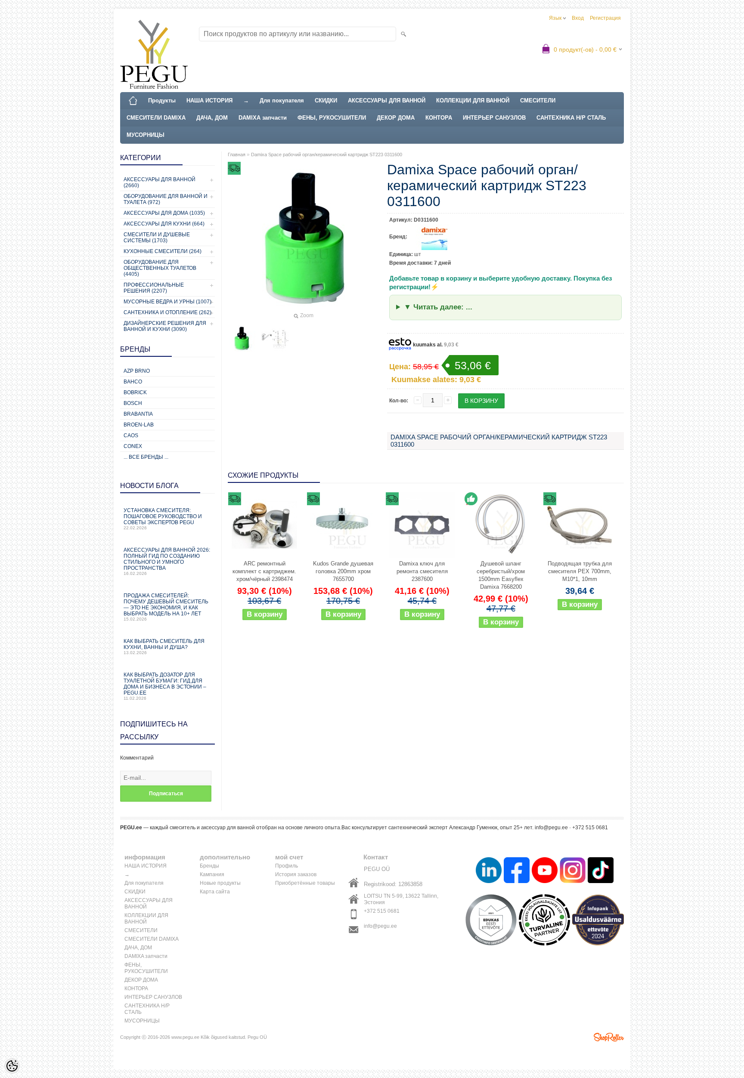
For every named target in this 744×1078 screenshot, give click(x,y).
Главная (236, 154)
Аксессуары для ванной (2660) (159, 182)
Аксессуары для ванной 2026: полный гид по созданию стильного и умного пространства (167, 561)
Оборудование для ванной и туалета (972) (166, 199)
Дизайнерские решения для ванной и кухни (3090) (165, 326)
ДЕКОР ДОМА (396, 117)
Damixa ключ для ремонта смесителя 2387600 (422, 571)
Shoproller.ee (609, 1037)
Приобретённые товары (305, 883)
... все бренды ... (146, 457)
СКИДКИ (326, 100)
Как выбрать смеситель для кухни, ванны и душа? (164, 646)
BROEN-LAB (139, 425)
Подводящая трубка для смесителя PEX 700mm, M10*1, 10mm (580, 571)
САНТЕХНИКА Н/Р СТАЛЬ (571, 117)
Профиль (286, 866)
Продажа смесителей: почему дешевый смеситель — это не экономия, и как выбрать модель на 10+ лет (166, 607)
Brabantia (138, 414)
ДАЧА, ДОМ (212, 117)
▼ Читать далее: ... (438, 307)
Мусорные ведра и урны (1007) (167, 302)
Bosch (133, 403)
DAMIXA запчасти (263, 117)
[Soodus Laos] (501, 525)
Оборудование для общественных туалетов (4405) (160, 268)
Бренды (209, 866)
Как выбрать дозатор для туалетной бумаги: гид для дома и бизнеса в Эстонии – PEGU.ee (165, 686)
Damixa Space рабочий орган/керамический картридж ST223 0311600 (326, 154)
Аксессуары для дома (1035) (164, 213)
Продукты (162, 100)
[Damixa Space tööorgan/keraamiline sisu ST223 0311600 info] (275, 338)
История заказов (295, 874)
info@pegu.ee (380, 926)
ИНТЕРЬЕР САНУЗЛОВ (494, 117)
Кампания (212, 874)
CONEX (133, 446)
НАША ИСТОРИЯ (209, 100)
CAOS (131, 435)
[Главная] (133, 100)
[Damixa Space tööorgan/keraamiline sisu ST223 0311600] (241, 338)
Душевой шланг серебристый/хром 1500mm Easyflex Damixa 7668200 (501, 575)
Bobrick (135, 392)
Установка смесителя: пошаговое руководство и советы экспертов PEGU (163, 518)
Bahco (133, 382)
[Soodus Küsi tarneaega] (264, 525)
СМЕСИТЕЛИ (537, 100)
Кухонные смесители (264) (163, 251)
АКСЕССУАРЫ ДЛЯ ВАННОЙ (386, 100)
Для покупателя (282, 100)
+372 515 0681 (382, 911)
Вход (578, 18)
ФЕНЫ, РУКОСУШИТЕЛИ (332, 117)
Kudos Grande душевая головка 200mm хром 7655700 (343, 571)
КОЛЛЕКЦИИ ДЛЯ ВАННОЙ (472, 100)
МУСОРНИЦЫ (145, 135)
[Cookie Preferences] (12, 1066)
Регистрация (605, 18)
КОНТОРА (438, 117)
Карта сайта (215, 892)
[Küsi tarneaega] (579, 525)
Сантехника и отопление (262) (167, 312)
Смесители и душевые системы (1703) (157, 238)
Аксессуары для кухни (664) (164, 224)
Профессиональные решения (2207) (154, 288)
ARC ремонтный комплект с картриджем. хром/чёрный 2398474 (264, 571)
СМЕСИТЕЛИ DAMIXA (156, 117)
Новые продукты (220, 883)
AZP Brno (137, 371)
